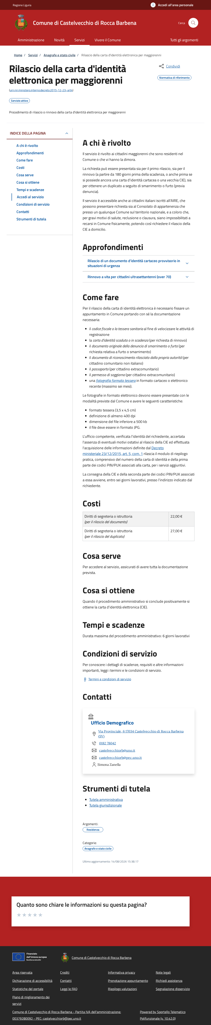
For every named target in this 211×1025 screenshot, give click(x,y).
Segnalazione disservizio (173, 988)
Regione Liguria (22, 5)
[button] (172, 5)
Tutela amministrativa (106, 799)
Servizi (33, 55)
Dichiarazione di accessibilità (32, 980)
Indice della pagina (28, 133)
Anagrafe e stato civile (59, 55)
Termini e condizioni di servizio (109, 679)
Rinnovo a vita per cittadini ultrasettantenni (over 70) (129, 277)
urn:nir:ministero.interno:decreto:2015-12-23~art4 (41, 90)
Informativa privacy (121, 972)
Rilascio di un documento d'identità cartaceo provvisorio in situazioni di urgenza (134, 263)
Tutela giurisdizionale (105, 805)
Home (18, 55)
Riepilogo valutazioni (122, 988)
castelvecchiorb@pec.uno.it (120, 758)
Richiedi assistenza (169, 980)
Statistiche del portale (27, 988)
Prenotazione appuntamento (128, 980)
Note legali (163, 972)
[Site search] (193, 23)
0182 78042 (107, 743)
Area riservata (22, 972)
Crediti (64, 972)
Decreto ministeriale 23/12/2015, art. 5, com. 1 (123, 450)
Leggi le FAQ (68, 988)
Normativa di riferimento (174, 77)
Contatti (66, 980)
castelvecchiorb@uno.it (117, 750)
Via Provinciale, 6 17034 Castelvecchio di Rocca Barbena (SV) (141, 733)
